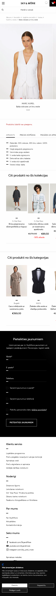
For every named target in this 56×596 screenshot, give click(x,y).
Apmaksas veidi (12, 461)
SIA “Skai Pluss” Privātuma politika (20, 493)
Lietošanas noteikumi (15, 489)
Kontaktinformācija (14, 525)
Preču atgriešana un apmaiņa (18, 464)
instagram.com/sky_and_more (21, 550)
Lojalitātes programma (15, 453)
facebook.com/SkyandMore (20, 542)
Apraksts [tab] (10, 135)
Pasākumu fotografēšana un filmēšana (21, 500)
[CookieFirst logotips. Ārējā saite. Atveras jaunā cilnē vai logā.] (3, 564)
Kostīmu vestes (11, 20)
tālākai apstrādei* (39, 410)
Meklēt (2, 10)
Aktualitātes (11, 521)
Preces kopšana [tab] (27, 135)
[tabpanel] (26, 61)
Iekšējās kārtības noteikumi (17, 468)
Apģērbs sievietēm (29, 17)
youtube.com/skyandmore (19, 546)
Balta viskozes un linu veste (28, 20)
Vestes (40, 17)
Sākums (8, 17)
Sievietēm (17, 17)
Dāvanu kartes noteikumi (16, 496)
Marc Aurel (28, 103)
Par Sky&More (12, 518)
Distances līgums (13, 486)
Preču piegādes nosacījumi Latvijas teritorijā (24, 457)
